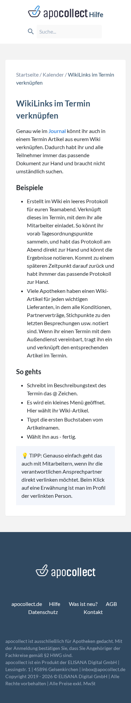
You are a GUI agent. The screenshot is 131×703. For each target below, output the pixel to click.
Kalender (53, 74)
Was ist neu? (83, 604)
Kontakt (93, 612)
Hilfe (96, 14)
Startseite (27, 74)
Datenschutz (43, 612)
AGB (111, 604)
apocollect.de (26, 604)
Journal (57, 131)
